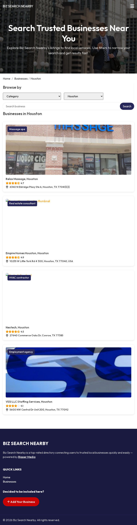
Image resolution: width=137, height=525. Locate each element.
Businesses (21, 78)
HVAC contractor (19, 277)
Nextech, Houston (17, 327)
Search (127, 106)
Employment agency (21, 351)
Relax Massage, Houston (22, 179)
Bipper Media (26, 457)
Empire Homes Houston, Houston (27, 253)
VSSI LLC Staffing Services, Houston (29, 401)
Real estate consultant (22, 203)
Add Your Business (22, 502)
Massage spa (17, 129)
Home (6, 78)
